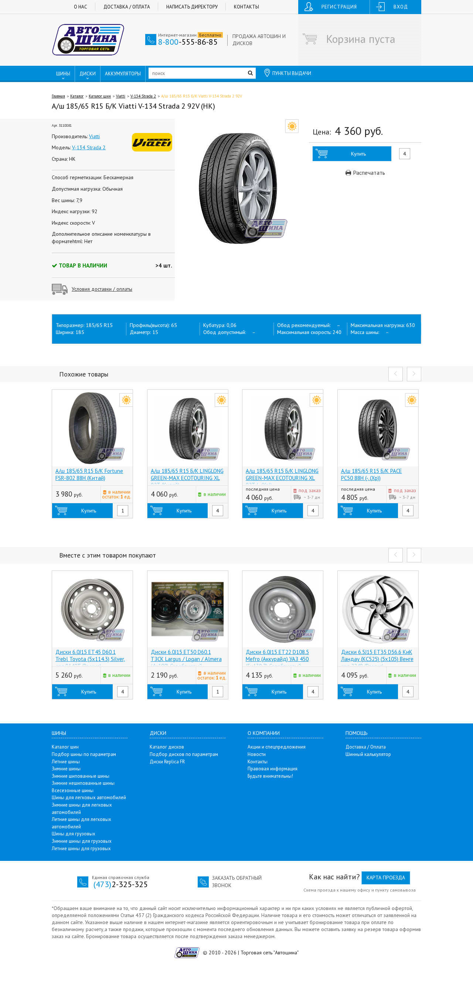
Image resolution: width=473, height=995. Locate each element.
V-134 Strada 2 (143, 96)
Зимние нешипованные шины (83, 783)
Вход (401, 7)
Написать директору (192, 7)
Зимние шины (66, 769)
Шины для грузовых (73, 834)
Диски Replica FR (167, 762)
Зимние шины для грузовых (82, 841)
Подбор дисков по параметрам (184, 754)
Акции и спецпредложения (277, 747)
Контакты (246, 7)
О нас (80, 7)
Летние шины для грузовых (81, 848)
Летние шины (66, 762)
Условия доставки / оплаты (102, 289)
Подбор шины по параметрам (84, 754)
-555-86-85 (188, 42)
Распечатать (368, 172)
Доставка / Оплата (126, 7)
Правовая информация (272, 769)
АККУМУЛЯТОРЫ (123, 74)
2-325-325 (120, 884)
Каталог (77, 96)
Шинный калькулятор (368, 754)
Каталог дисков (167, 747)
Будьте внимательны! (270, 776)
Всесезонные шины (72, 790)
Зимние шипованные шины (80, 776)
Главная (58, 96)
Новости (257, 754)
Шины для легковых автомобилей (89, 797)
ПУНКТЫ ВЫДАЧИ (291, 73)
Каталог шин (100, 96)
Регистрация (339, 7)
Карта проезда (386, 877)
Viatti (120, 96)
